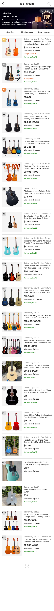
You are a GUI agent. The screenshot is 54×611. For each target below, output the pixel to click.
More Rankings (46, 11)
